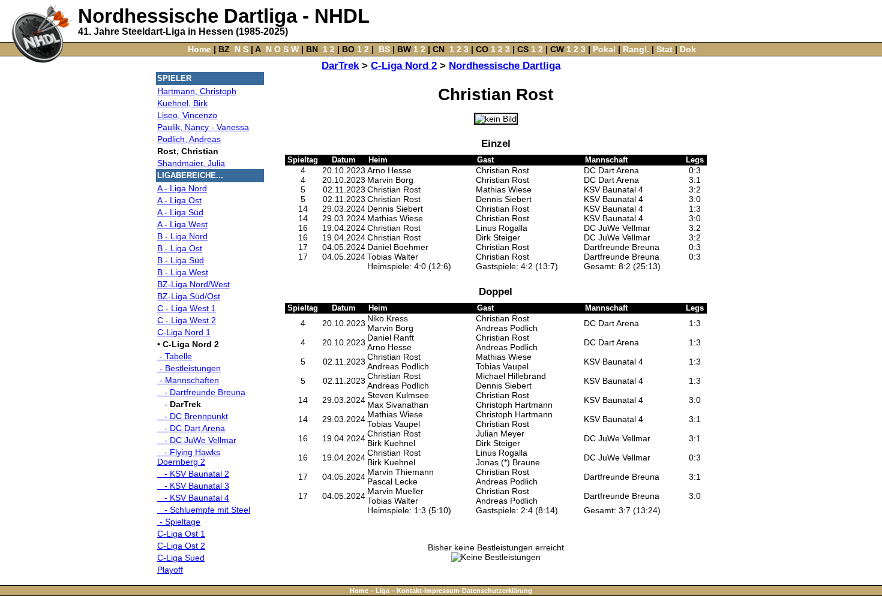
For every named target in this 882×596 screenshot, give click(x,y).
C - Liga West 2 (186, 320)
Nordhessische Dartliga (504, 65)
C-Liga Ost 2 (181, 545)
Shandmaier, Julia (191, 163)
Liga (382, 590)
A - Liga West (182, 224)
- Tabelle (174, 356)
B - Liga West (182, 272)
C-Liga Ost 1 (181, 533)
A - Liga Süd (180, 212)
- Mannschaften (188, 380)
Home (199, 49)
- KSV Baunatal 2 (193, 473)
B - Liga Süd (180, 260)
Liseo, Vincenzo (187, 115)
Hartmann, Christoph (196, 91)
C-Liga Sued (181, 557)
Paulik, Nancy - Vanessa (203, 127)
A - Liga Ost (179, 200)
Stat (664, 49)
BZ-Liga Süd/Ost (188, 296)
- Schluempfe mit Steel (203, 509)
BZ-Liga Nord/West (193, 284)
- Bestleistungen (189, 368)
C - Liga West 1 (186, 308)
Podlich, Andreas (189, 139)
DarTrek (340, 65)
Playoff (170, 569)
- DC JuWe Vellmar (196, 440)
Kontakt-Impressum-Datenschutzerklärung (464, 590)
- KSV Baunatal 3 (193, 485)
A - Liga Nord (182, 188)
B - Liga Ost (179, 248)
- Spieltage (178, 521)
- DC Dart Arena (191, 428)
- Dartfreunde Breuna (201, 392)
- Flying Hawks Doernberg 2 (188, 456)
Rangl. (636, 49)
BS (384, 49)
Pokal (604, 49)
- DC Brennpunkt (192, 416)
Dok (688, 49)
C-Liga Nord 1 (184, 332)
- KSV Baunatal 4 (193, 497)
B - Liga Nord (182, 236)
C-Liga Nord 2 (404, 65)
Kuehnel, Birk (182, 103)
